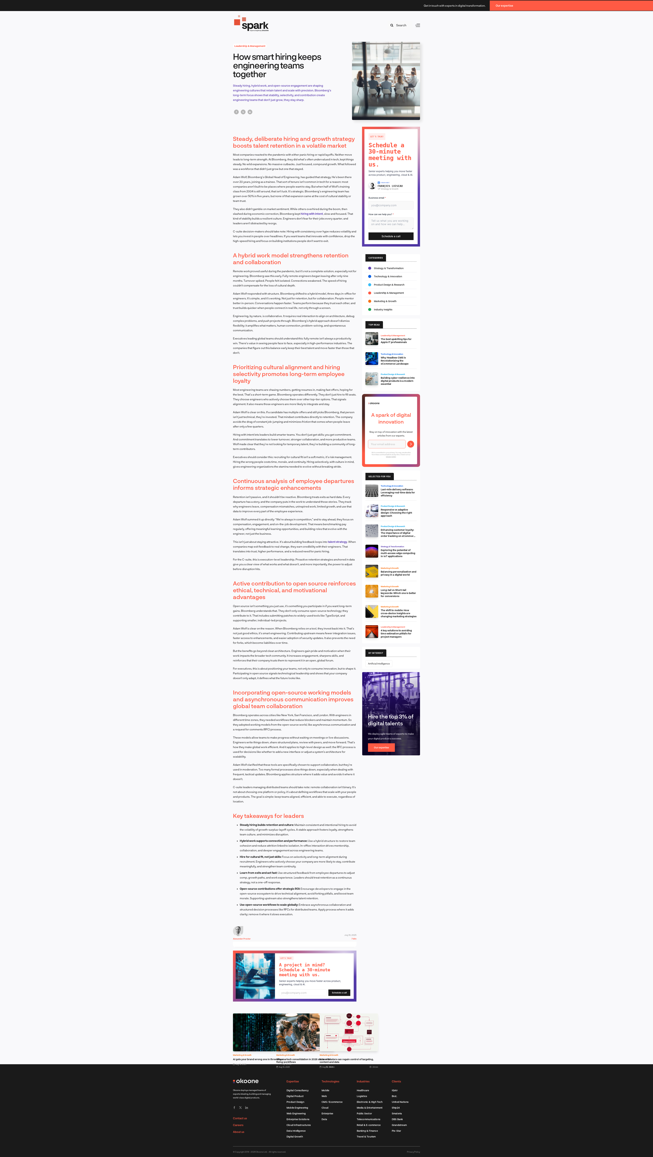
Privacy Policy (413, 1152)
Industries (363, 1081)
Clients (396, 1081)
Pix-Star (396, 1130)
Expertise (293, 1081)
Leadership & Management (249, 46)
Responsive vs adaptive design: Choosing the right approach (396, 512)
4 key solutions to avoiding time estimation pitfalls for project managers (396, 633)
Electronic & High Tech (369, 1101)
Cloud (325, 1107)
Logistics (362, 1096)
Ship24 (396, 1107)
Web (324, 1096)
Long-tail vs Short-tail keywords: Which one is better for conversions (398, 593)
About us (238, 1131)
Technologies (330, 1081)
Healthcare (363, 1090)
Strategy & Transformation (389, 268)
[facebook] (234, 1107)
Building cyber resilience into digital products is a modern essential (398, 380)
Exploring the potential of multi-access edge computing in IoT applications (398, 553)
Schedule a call (339, 992)
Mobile (325, 1090)
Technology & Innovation (388, 276)
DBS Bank (397, 1119)
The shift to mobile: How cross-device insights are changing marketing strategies (398, 613)
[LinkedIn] (250, 112)
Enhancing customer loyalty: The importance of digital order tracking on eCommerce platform (398, 534)
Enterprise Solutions (298, 1119)
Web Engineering (296, 1113)
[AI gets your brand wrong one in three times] (262, 1015)
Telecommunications (368, 1119)
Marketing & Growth (242, 1055)
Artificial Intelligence (379, 663)
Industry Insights (383, 309)
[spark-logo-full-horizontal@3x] (251, 15)
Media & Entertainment (370, 1107)
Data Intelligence (296, 1130)
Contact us (240, 1118)
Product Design (295, 1101)
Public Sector (364, 1113)
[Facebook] (236, 112)
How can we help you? (381, 214)
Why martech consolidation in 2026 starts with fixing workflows (303, 1060)
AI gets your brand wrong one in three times (258, 1059)
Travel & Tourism (366, 1136)
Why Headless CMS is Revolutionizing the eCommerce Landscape (394, 360)
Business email (377, 197)
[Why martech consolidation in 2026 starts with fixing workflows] (305, 1015)
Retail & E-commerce (369, 1125)
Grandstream (399, 1125)
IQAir (395, 1090)
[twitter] (240, 1107)
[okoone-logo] (245, 1080)
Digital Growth (295, 1136)
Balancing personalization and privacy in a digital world (398, 573)
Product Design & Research (389, 284)
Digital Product (295, 1096)
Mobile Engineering (297, 1107)
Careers (238, 1125)
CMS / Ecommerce (332, 1101)
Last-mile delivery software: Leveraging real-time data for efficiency (398, 492)
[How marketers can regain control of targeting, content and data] (349, 1015)
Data (324, 1119)
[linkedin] (246, 1107)
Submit (410, 444)
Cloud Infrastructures (299, 1125)
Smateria (397, 1113)
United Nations (400, 1101)
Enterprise (327, 1113)
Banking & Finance (367, 1130)
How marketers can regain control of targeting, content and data (347, 1060)
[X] (243, 112)
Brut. (394, 1096)
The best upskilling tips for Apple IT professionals (396, 341)
